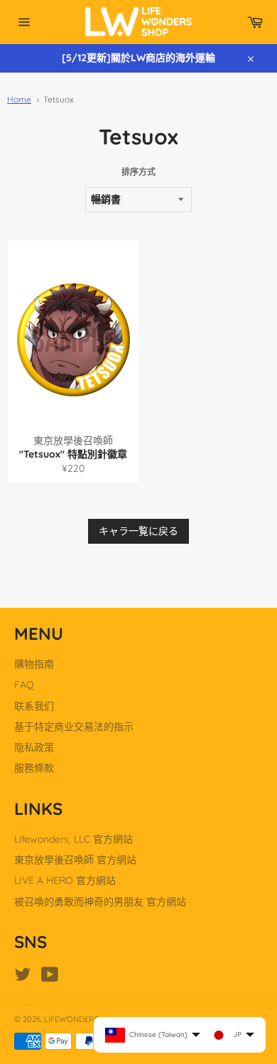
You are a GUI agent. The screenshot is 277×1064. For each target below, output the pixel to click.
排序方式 (138, 172)
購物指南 (34, 664)
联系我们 (34, 706)
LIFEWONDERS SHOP (82, 1019)
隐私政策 (34, 747)
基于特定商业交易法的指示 (74, 726)
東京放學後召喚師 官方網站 (75, 859)
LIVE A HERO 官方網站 (65, 880)
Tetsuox (58, 99)
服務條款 (34, 768)
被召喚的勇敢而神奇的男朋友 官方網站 (100, 901)
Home (19, 99)
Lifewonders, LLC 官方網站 (73, 839)
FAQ (24, 684)
